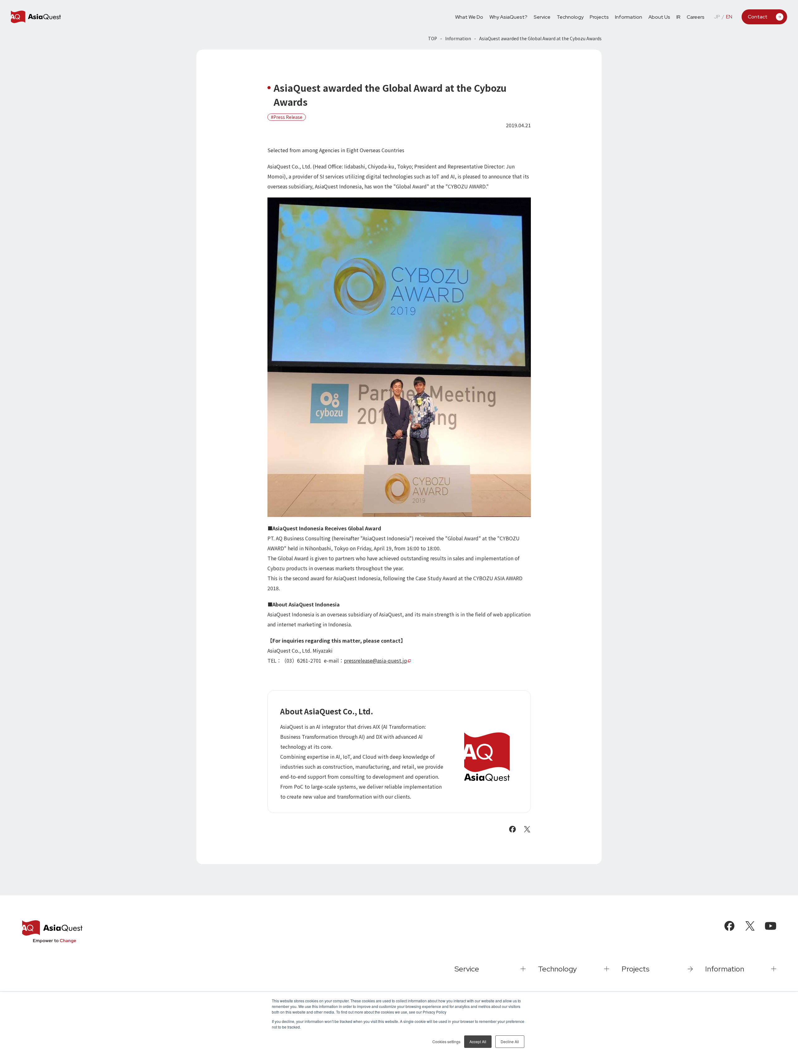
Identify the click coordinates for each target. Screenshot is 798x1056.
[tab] (542, 16)
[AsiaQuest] (36, 17)
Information (458, 38)
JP (717, 16)
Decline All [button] (510, 1041)
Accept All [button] (477, 1041)
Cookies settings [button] (446, 1041)
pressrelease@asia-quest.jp (375, 660)
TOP (432, 38)
